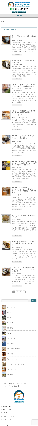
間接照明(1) (10, 354)
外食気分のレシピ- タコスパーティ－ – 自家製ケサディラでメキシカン (24, 243)
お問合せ (14, 386)
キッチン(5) (10, 322)
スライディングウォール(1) (15, 364)
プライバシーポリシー (22, 384)
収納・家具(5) (11, 369)
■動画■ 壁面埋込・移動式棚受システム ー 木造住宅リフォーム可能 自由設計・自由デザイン (24, 163)
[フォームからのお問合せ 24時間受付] (19, 12)
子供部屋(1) (10, 328)
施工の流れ (6, 413)
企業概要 (11, 384)
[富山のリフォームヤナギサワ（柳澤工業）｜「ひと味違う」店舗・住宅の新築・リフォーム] (19, 5)
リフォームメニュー (8, 409)
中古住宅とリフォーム (9, 416)
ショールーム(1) (12, 307)
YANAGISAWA (18, 425)
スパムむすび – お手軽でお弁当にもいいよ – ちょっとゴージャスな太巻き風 (23, 269)
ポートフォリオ (7, 419)
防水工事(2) (10, 343)
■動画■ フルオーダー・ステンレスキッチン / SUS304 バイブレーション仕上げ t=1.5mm (24, 86)
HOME (4, 384)
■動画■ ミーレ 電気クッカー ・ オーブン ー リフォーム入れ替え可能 (23, 137)
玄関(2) (9, 333)
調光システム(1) (12, 359)
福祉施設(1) (10, 374)
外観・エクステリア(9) (14, 338)
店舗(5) (9, 312)
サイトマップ (6, 386)
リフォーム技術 (7, 406)
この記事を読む (17, 54)
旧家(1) (9, 317)
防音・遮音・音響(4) (13, 348)
